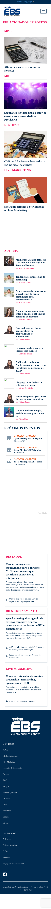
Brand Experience (10, 792)
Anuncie (6, 857)
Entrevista (7, 811)
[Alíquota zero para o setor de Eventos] (25, 54)
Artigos (6, 786)
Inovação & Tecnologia (12, 768)
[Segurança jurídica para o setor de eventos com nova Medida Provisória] (25, 102)
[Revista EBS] (16, 11)
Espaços (6, 817)
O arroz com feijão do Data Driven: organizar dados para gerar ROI (23, 600)
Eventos (6, 774)
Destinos (6, 799)
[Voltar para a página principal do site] (25, 726)
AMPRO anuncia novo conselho (22, 701)
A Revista (6, 839)
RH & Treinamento (10, 756)
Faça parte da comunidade (13, 863)
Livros (5, 823)
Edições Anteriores (10, 845)
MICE (5, 750)
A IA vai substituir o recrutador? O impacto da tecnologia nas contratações (26, 648)
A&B (5, 780)
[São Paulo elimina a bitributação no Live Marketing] (25, 194)
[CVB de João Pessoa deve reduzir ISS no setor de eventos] (25, 148)
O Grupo (6, 851)
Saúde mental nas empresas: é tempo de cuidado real (25, 656)
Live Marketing (9, 762)
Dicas (5, 805)
